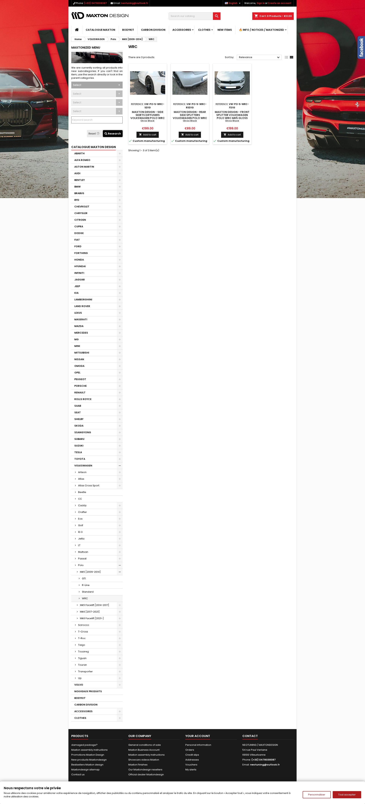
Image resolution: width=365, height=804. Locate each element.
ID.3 (80, 532)
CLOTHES (204, 30)
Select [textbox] (77, 85)
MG (76, 339)
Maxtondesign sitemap (85, 769)
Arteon (82, 472)
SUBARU (79, 439)
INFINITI (79, 273)
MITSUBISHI (81, 352)
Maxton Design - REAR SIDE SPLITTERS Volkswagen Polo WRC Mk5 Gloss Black (190, 116)
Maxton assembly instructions (89, 750)
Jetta (81, 538)
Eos (80, 519)
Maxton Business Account (143, 750)
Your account (197, 736)
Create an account (279, 3)
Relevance (260, 57)
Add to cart (147, 134)
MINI (77, 346)
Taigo (81, 645)
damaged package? (84, 745)
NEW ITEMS (224, 30)
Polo (81, 565)
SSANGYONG (82, 432)
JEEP (77, 286)
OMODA (79, 366)
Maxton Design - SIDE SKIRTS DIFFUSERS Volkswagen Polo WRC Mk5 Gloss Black (147, 116)
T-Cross (83, 631)
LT (79, 545)
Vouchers (191, 764)
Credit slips (192, 755)
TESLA (78, 452)
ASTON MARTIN (84, 167)
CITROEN (80, 220)
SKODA (78, 426)
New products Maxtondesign (89, 759)
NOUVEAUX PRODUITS (88, 691)
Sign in (261, 3)
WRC (85, 598)
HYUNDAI (80, 266)
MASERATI (80, 319)
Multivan (83, 552)
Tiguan (82, 658)
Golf (80, 525)
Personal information (198, 745)
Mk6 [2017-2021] (90, 611)
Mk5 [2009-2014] (90, 572)
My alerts (190, 769)
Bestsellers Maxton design (87, 764)
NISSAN (79, 359)
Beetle (82, 492)
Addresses (192, 759)
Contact (250, 736)
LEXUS (78, 313)
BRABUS (79, 193)
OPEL (77, 372)
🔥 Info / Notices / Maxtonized (261, 30)
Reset (93, 133)
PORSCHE (80, 386)
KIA (76, 293)
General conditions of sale (144, 745)
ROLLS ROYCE (82, 399)
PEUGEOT (80, 379)
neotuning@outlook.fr (134, 3)
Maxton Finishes (138, 764)
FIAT (77, 240)
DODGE (79, 233)
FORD (77, 246)
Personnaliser (316, 794)
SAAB (77, 406)
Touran (82, 665)
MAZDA (78, 326)
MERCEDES (81, 333)
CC (80, 499)
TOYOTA (79, 459)
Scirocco (83, 625)
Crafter (82, 512)
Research (114, 133)
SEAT (77, 412)
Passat (82, 558)
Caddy (82, 505)
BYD (76, 200)
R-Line (86, 585)
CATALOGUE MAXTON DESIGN (93, 147)
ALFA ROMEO (82, 160)
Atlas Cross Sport (88, 485)
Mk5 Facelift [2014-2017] (94, 605)
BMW (77, 186)
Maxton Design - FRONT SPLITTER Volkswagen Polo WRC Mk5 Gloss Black (232, 116)
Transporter (85, 671)
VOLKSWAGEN (83, 465)
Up (80, 678)
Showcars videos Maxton (143, 759)
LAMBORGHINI (83, 299)
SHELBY (78, 419)
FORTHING (81, 253)
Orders (189, 750)
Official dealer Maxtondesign (146, 774)
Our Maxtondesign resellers (145, 769)
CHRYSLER (80, 213)
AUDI (77, 173)
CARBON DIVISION (153, 30)
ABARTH (79, 153)
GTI (84, 578)
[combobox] (97, 85)
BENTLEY (79, 180)
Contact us (78, 774)
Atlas (81, 479)
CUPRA (78, 226)
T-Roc (82, 638)
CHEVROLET (81, 206)
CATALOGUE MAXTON (100, 30)
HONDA (79, 259)
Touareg (83, 651)
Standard (88, 592)
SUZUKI (78, 445)
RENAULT (80, 392)
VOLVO (78, 685)
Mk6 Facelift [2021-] (92, 618)
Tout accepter (347, 794)
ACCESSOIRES (181, 30)
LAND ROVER (82, 306)
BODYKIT (128, 30)
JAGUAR (79, 279)
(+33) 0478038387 (95, 3)
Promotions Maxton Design (87, 755)
